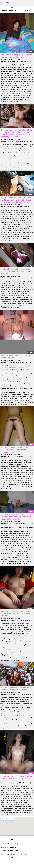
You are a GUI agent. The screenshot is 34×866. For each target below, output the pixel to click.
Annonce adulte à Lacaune (9, 847)
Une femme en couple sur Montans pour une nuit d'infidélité (16, 56)
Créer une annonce (25, 3)
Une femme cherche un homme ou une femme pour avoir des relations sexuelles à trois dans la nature (16, 199)
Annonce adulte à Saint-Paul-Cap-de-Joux (14, 854)
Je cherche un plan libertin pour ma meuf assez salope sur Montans (16, 777)
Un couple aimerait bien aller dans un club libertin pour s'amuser (15, 688)
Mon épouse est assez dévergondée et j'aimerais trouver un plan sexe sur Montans (17, 613)
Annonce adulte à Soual (8, 858)
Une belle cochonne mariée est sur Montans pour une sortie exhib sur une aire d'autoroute (16, 516)
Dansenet (4, 3)
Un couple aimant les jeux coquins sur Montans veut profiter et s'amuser (15, 449)
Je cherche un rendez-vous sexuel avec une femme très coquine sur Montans (15, 271)
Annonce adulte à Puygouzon (10, 851)
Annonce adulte (5, 8)
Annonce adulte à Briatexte (9, 840)
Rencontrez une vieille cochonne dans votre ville (15, 356)
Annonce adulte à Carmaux (9, 843)
